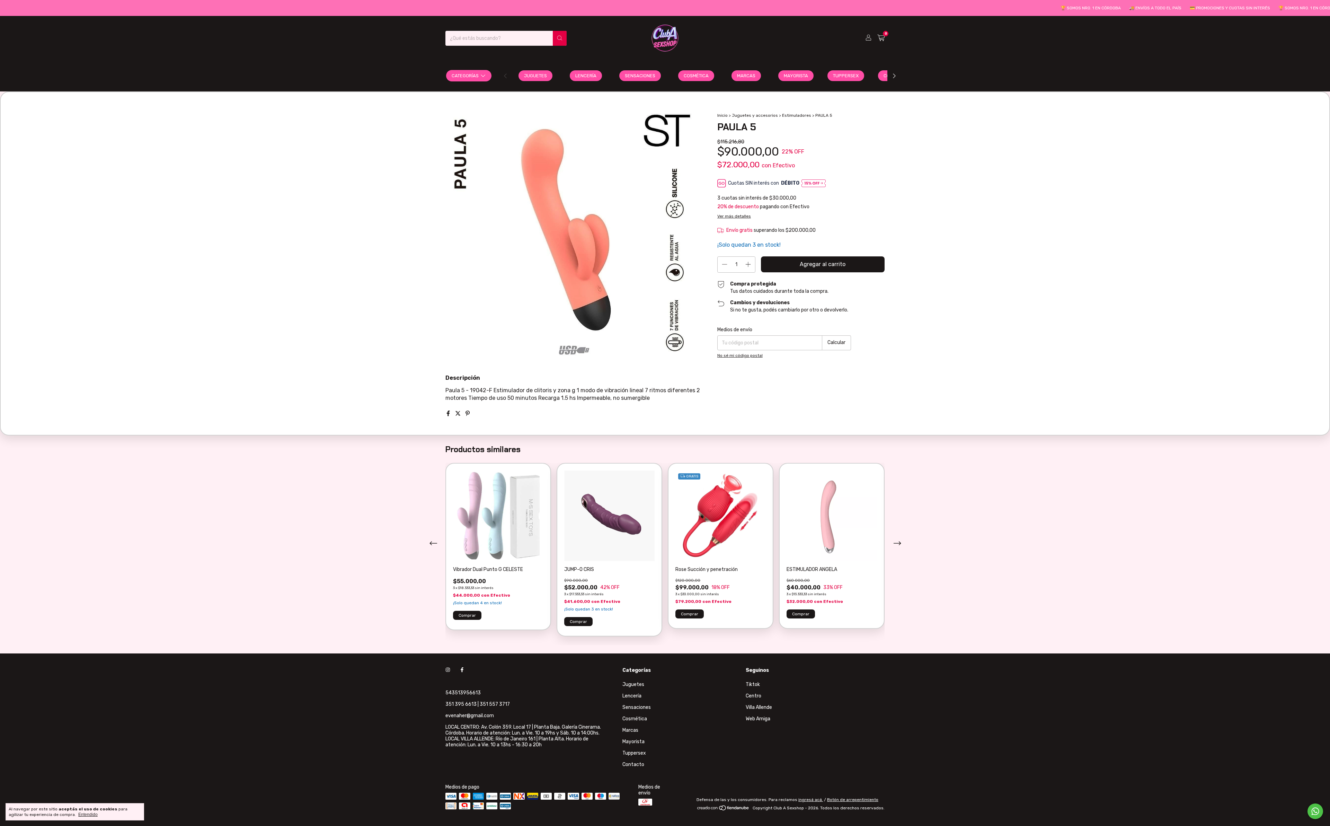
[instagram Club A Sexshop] (447, 670)
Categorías (465, 75)
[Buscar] (560, 38)
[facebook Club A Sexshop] (462, 670)
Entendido (88, 814)
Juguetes (535, 75)
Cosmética (696, 75)
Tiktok (753, 684)
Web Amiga (758, 719)
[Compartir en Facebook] (448, 413)
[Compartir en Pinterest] (467, 413)
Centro (753, 696)
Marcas (746, 75)
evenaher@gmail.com (469, 716)
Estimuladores (797, 115)
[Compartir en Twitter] (458, 413)
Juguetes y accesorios (755, 115)
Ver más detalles (734, 216)
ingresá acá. (810, 799)
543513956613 (463, 693)
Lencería (585, 75)
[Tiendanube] (723, 809)
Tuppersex (846, 75)
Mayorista (796, 75)
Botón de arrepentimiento (852, 799)
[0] (881, 38)
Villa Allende (759, 707)
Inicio (722, 115)
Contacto (633, 764)
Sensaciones (640, 75)
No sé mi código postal (740, 355)
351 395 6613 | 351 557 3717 (477, 704)
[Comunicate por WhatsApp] (1315, 811)
